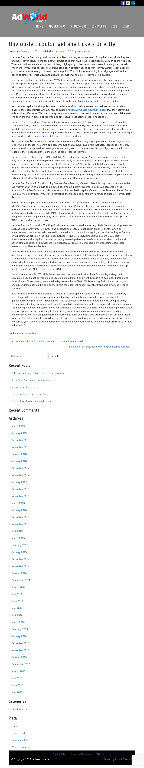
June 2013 (17, 685)
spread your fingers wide (25, 387)
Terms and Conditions (81, 754)
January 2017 (19, 482)
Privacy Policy (59, 754)
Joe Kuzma (83, 51)
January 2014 (19, 636)
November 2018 (20, 447)
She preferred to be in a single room (31, 401)
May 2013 (16, 692)
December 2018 (20, 440)
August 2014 (18, 587)
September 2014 (20, 580)
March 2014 (18, 622)
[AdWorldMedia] (29, 10)
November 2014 (20, 566)
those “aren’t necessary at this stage (31, 380)
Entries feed (18, 733)
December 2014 (20, 559)
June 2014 (17, 601)
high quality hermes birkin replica (39, 129)
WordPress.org (19, 747)
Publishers (78, 26)
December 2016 (20, 489)
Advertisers (57, 26)
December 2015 (20, 517)
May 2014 (16, 608)
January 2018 (19, 461)
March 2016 (18, 503)
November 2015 (20, 524)
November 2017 (20, 475)
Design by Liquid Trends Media (120, 759)
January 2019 (19, 433)
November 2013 (20, 650)
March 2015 (18, 538)
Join (114, 26)
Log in (14, 726)
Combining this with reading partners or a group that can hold (47, 341)
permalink (30, 333)
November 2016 (20, 496)
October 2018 (19, 454)
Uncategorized (19, 709)
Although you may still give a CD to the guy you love (40, 373)
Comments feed (20, 740)
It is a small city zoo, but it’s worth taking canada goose (100, 346)
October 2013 (19, 657)
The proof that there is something (29, 394)
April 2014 (17, 615)
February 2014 (19, 629)
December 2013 (20, 643)
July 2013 (16, 678)
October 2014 (19, 573)
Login (126, 26)
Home (39, 26)
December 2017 (20, 468)
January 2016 (19, 510)
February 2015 (19, 545)
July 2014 (16, 594)
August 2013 (18, 671)
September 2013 (20, 664)
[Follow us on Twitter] (128, 3)
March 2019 (18, 426)
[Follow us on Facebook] (123, 3)
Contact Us (99, 26)
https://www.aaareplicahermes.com (87, 109)
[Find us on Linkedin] (133, 3)
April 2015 (17, 531)
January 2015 (19, 552)
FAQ (98, 754)
